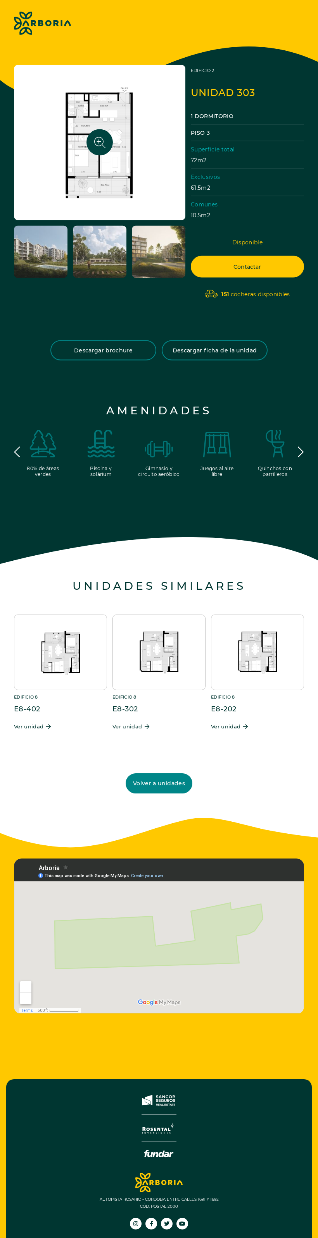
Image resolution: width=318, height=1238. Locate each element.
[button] (17, 452)
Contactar (247, 266)
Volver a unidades (159, 783)
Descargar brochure (103, 350)
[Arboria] (42, 23)
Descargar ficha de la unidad (215, 350)
